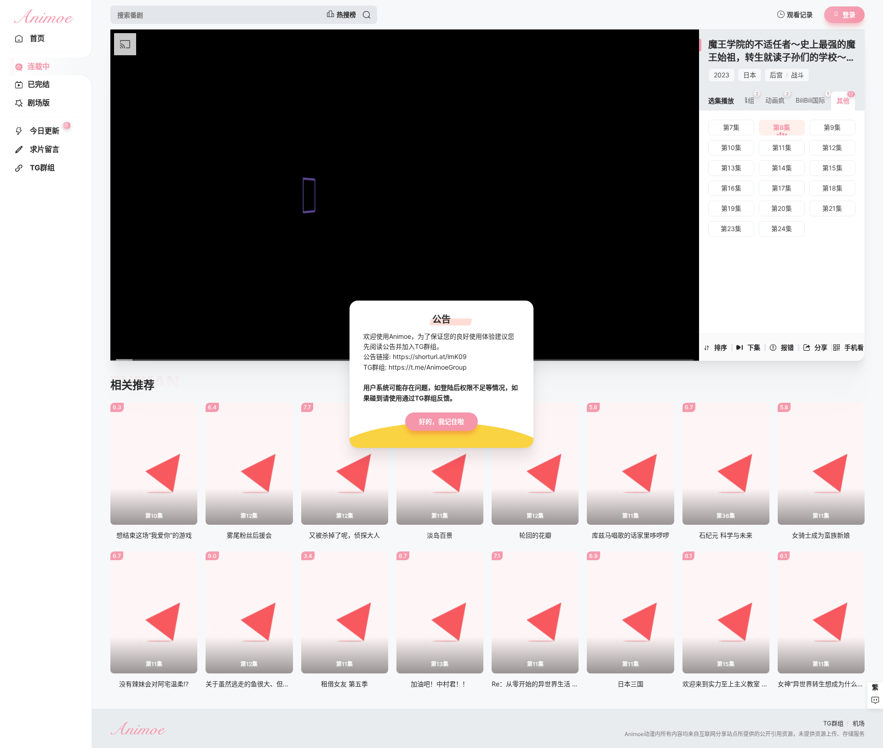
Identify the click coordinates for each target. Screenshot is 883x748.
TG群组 (833, 723)
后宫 (776, 75)
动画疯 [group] (777, 97)
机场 (859, 723)
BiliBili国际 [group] (812, 97)
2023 (721, 75)
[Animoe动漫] (44, 14)
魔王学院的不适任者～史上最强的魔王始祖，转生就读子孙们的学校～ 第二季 (781, 57)
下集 (753, 347)
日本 (749, 75)
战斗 (797, 75)
